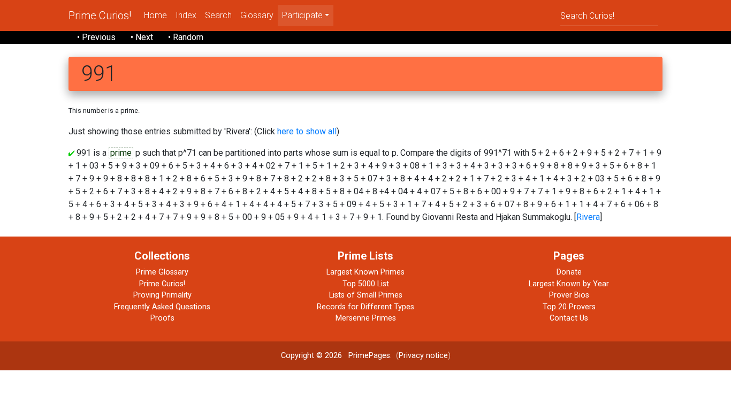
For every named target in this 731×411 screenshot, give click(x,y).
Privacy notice (423, 355)
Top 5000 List (365, 283)
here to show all (307, 131)
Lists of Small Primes (365, 295)
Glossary (256, 15)
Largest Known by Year (569, 283)
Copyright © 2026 (311, 355)
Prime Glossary (162, 272)
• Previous (96, 37)
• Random (185, 37)
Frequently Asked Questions (162, 306)
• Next (142, 37)
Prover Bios (569, 295)
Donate (569, 272)
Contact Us (569, 318)
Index (186, 15)
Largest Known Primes (365, 272)
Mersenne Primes (366, 318)
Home (155, 15)
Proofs (162, 318)
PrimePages (369, 355)
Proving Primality (162, 295)
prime (121, 153)
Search (218, 15)
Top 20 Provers (569, 306)
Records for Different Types (365, 306)
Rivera (588, 217)
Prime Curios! (99, 15)
